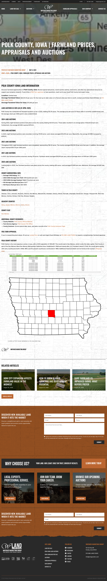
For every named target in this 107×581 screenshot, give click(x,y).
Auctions (29, 9)
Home (3, 9)
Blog (7, 73)
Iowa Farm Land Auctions (51, 551)
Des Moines (5, 214)
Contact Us (102, 9)
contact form (34, 235)
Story (3, 205)
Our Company (86, 9)
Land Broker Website (91, 578)
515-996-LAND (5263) (68, 235)
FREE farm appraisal (37, 92)
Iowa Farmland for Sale (51, 554)
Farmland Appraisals (70, 9)
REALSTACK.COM (102, 578)
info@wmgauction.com (92, 557)
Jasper (7, 205)
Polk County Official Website (23, 221)
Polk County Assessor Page (56, 226)
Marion (12, 205)
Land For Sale (14, 9)
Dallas (23, 205)
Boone (27, 205)
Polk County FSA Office (25, 224)
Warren (18, 205)
